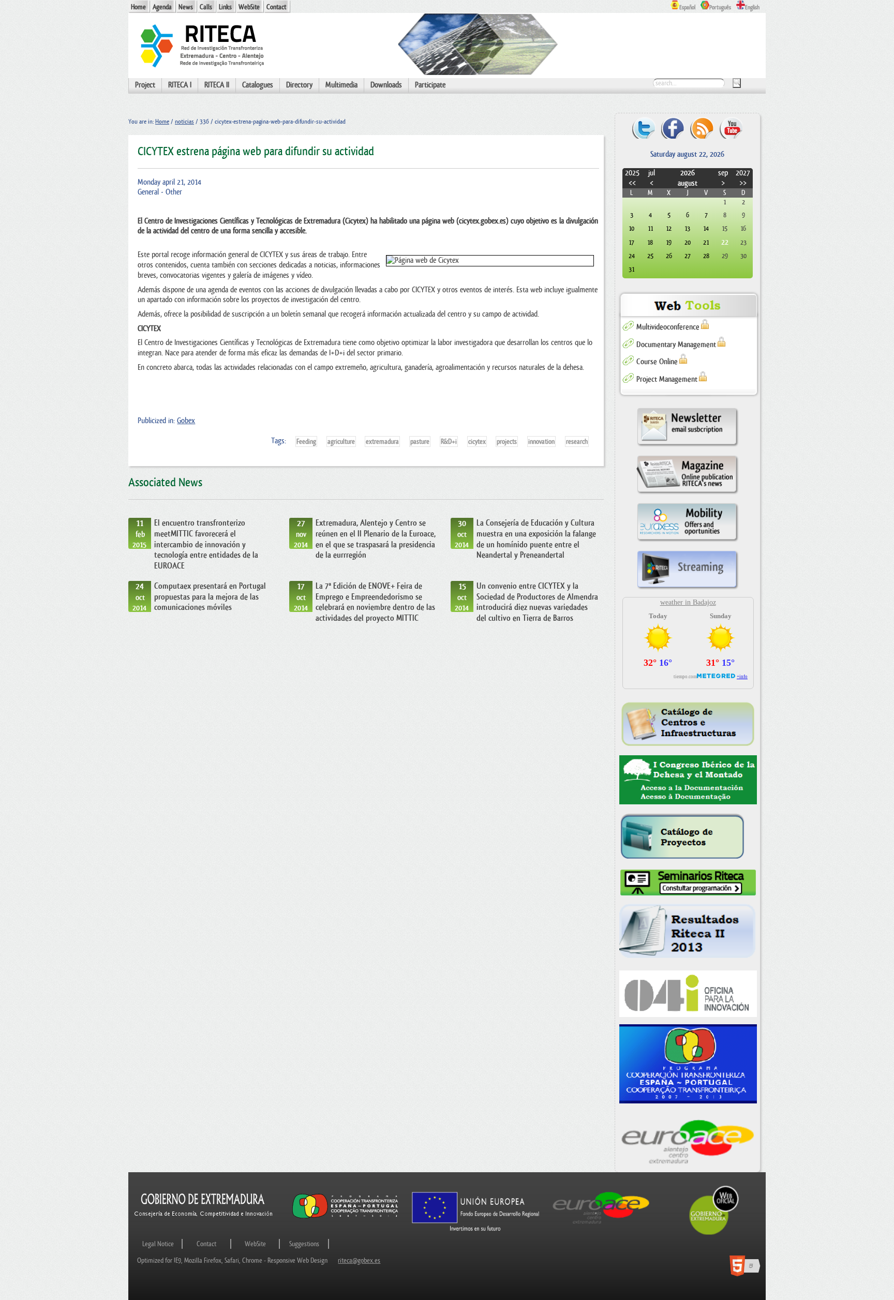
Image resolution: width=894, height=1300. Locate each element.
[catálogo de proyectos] (688, 837)
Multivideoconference (667, 327)
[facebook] (672, 127)
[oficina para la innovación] (688, 993)
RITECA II (216, 85)
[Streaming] (687, 589)
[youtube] (730, 127)
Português (720, 7)
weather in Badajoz (688, 602)
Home (138, 7)
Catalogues (257, 85)
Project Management (666, 379)
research (577, 441)
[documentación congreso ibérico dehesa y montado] (688, 780)
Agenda (162, 7)
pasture (419, 441)
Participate (430, 85)
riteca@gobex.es (359, 1260)
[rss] (701, 127)
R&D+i (449, 441)
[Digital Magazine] (687, 494)
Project (145, 85)
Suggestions (304, 1244)
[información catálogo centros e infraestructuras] (688, 723)
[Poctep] (688, 1063)
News (185, 7)
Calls (206, 7)
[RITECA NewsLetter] (687, 446)
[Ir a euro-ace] (601, 1226)
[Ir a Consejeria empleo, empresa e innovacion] (203, 1226)
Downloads (386, 85)
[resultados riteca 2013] (688, 934)
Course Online (657, 362)
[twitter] (643, 127)
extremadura (382, 441)
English (752, 7)
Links (225, 7)
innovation (541, 441)
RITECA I (179, 85)
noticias (184, 121)
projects (507, 441)
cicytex (477, 441)
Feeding (306, 441)
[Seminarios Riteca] (688, 882)
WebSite (249, 7)
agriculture (341, 441)
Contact (276, 7)
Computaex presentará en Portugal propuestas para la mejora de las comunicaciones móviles (210, 596)
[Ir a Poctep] (345, 1218)
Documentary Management (676, 345)
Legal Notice (158, 1244)
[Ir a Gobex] (714, 1233)
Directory (299, 85)
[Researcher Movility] (687, 541)
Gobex (186, 421)
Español (687, 7)
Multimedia (341, 85)
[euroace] (688, 1140)
